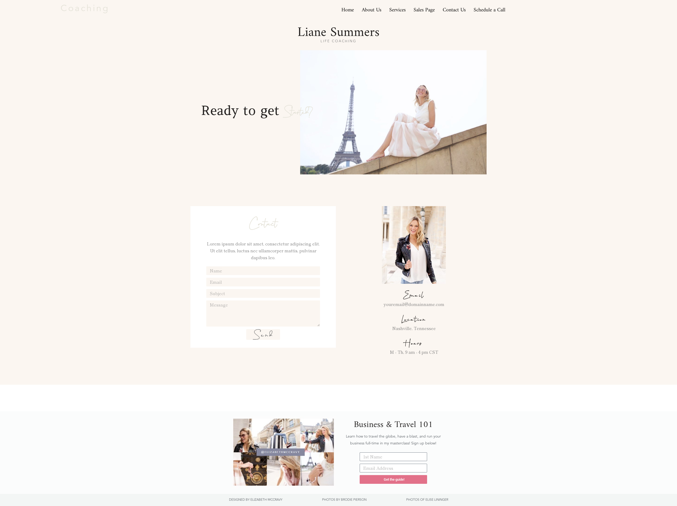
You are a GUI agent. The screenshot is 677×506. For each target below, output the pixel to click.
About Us (371, 8)
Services (397, 8)
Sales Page (424, 8)
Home (347, 8)
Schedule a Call (489, 8)
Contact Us (454, 8)
